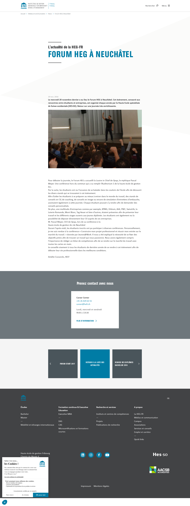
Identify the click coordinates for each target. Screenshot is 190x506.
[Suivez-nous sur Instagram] (91, 455)
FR (168, 398)
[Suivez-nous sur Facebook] (99, 455)
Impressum (86, 485)
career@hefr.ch (83, 304)
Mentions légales (101, 485)
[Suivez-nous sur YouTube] (107, 455)
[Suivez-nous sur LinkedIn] (83, 455)
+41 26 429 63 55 (84, 300)
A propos (138, 407)
